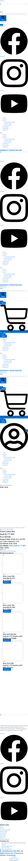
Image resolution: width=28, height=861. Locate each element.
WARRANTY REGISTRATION (11, 150)
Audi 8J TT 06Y (14, 527)
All (7, 527)
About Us (5, 118)
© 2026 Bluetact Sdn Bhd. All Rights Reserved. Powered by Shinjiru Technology (11, 853)
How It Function (7, 125)
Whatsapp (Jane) (12, 551)
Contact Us (5, 129)
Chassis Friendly (8, 123)
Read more (6, 582)
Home (4, 117)
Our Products (6, 126)
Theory (4, 120)
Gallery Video (6, 128)
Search (1, 11)
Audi (10, 527)
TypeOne (2, 0)
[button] (14, 133)
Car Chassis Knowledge (9, 122)
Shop (5, 527)
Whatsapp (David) (4, 551)
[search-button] (1, 25)
